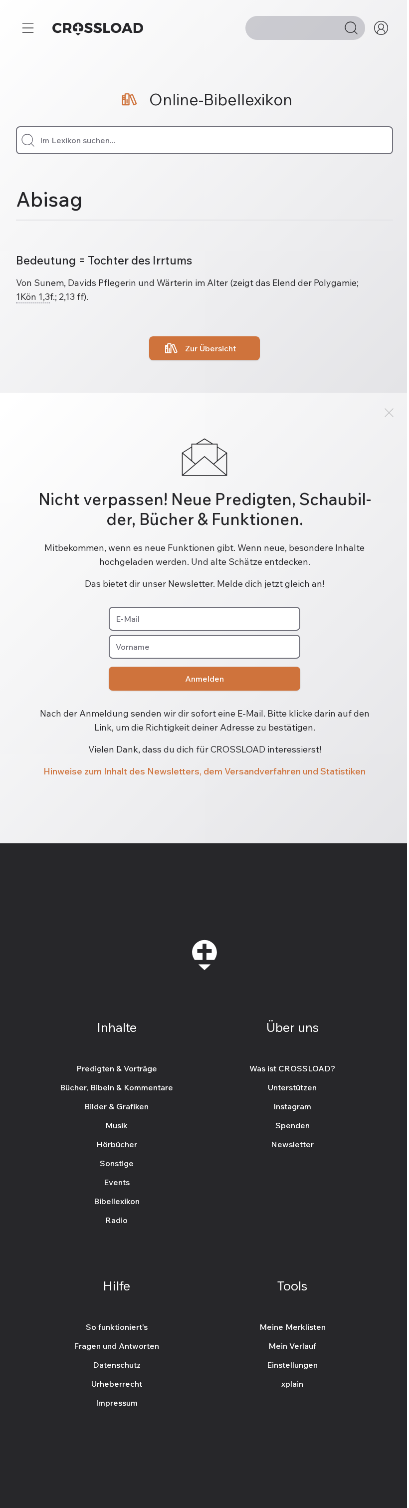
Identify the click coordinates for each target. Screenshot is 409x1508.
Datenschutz (117, 1365)
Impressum (117, 1403)
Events (117, 1182)
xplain (292, 1384)
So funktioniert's (117, 1327)
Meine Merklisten (292, 1327)
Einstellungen (292, 1365)
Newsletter (292, 1144)
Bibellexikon (117, 1201)
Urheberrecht (116, 1384)
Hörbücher (116, 1144)
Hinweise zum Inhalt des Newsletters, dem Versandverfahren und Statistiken (204, 771)
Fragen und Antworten (116, 1346)
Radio (116, 1220)
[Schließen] (389, 413)
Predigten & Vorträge (116, 1068)
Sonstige (117, 1163)
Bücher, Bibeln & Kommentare (116, 1087)
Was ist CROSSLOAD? (292, 1068)
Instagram (292, 1106)
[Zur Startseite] (98, 28)
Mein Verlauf (292, 1346)
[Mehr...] (28, 28)
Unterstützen (292, 1087)
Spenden (292, 1125)
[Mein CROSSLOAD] (381, 28)
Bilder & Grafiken (116, 1106)
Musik (116, 1125)
